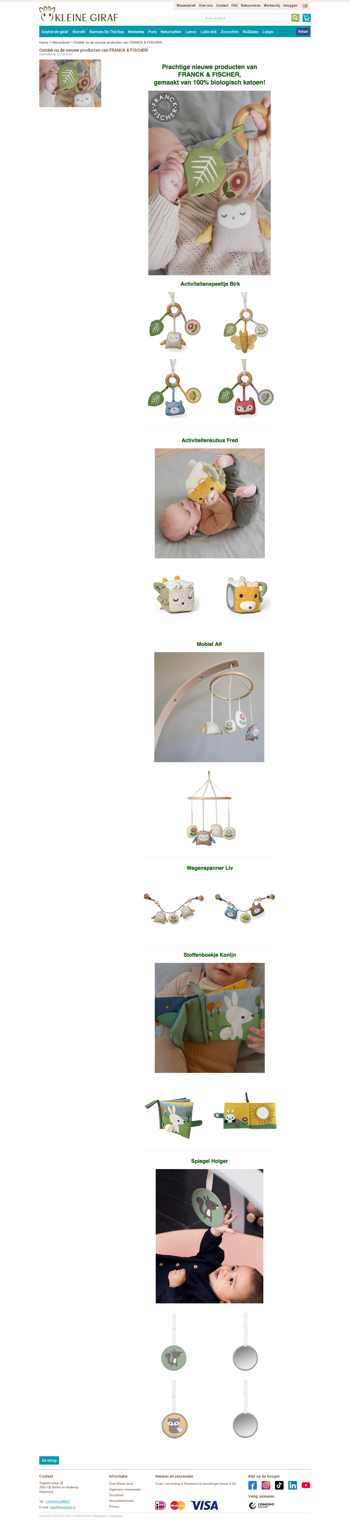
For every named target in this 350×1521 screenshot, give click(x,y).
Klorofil (79, 32)
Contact (222, 5)
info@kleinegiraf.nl (62, 1507)
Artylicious (116, 1515)
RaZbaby (250, 32)
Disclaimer (116, 1495)
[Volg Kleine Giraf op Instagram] (263, 1485)
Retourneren (250, 5)
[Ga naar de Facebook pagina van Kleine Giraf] (252, 1485)
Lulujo (268, 32)
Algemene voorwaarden (125, 1489)
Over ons (206, 5)
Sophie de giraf (54, 32)
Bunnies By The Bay (107, 32)
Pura (152, 32)
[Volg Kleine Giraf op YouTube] (303, 1485)
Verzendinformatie (121, 1501)
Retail (303, 31)
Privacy (114, 1506)
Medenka (136, 32)
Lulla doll (208, 32)
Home (43, 42)
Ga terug (49, 1460)
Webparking (101, 1515)
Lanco (190, 32)
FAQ (234, 5)
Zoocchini (230, 32)
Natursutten (171, 32)
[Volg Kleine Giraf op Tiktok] (277, 1485)
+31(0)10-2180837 (57, 1501)
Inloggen (290, 5)
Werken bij (272, 5)
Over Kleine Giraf (121, 1484)
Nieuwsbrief (186, 5)
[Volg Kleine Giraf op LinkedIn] (290, 1485)
